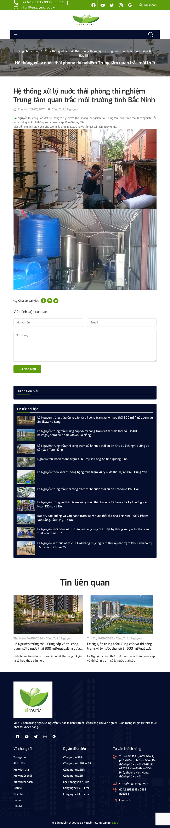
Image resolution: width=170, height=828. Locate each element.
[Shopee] (112, 5)
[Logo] (32, 699)
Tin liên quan (85, 582)
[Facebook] (93, 5)
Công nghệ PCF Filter (76, 788)
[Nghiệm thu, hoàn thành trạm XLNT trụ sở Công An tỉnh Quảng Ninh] (26, 462)
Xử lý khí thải (21, 769)
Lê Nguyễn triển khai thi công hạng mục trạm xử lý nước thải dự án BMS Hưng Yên (92, 472)
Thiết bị (18, 794)
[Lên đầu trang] (163, 808)
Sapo (115, 822)
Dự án (17, 800)
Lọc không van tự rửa (76, 782)
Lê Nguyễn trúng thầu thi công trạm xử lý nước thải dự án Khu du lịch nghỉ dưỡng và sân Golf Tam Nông (93, 448)
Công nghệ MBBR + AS (77, 763)
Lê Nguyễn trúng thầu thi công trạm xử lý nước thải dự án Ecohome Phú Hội (87, 489)
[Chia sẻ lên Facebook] (43, 301)
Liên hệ (17, 806)
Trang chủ (19, 757)
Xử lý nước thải (22, 775)
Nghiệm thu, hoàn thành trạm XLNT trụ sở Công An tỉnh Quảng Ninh (82, 459)
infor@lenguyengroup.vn (39, 7)
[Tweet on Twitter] (55, 301)
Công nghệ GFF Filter (76, 794)
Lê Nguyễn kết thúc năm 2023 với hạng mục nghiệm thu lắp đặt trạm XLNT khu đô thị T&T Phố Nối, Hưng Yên (94, 545)
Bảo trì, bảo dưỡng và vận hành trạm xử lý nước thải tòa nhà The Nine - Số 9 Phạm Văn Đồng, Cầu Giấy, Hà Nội (92, 518)
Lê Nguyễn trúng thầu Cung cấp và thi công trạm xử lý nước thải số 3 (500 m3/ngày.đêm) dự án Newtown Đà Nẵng (87, 433)
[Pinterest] (49, 301)
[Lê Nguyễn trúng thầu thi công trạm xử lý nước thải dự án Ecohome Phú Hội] (26, 492)
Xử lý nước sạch (23, 782)
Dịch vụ (18, 788)
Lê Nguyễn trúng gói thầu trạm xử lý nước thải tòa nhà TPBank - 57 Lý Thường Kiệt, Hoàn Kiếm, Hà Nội (92, 504)
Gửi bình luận (27, 369)
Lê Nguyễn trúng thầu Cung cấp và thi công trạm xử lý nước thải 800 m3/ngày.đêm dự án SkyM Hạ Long (95, 420)
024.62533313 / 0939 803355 (42, 2)
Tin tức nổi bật (27, 409)
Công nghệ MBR (73, 775)
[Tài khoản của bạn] (15, 34)
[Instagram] (121, 5)
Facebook (125, 800)
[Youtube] (102, 5)
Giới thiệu (19, 763)
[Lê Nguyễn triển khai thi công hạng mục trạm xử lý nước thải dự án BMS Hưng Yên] (26, 477)
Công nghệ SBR (72, 757)
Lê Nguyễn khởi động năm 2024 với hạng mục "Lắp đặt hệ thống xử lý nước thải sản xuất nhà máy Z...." (93, 531)
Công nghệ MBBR (74, 769)
